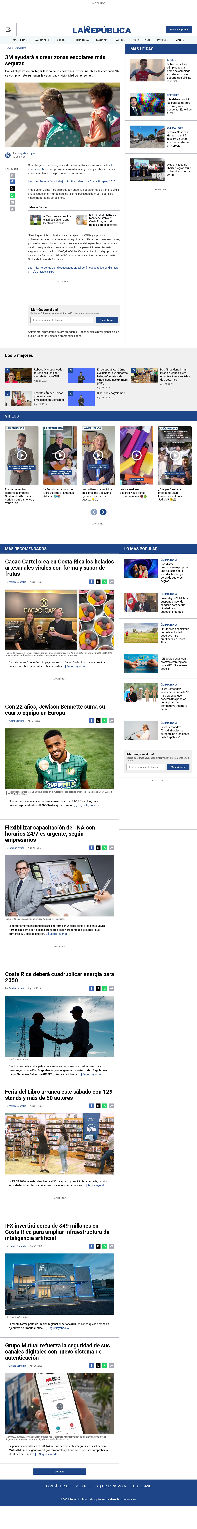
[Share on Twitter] (12, 188)
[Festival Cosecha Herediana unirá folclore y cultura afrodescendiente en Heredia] (147, 137)
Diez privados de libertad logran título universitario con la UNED (179, 169)
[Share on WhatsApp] (12, 195)
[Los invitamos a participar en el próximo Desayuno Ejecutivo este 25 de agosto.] (98, 455)
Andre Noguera (16, 721)
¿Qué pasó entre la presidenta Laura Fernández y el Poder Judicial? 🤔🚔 (171, 494)
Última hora (20, 48)
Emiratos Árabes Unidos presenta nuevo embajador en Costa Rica (49, 396)
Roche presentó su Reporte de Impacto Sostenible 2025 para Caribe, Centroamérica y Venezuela (19, 496)
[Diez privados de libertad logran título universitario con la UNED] (147, 169)
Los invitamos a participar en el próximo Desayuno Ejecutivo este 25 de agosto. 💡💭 (97, 494)
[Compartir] (12, 209)
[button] (179, 29)
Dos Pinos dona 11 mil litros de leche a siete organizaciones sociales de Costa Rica (175, 374)
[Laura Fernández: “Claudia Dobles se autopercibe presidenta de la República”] (141, 730)
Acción (171, 60)
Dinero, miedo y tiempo (111, 393)
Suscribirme (107, 320)
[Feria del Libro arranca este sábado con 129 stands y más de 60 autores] (59, 1143)
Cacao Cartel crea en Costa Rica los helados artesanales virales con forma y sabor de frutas (59, 568)
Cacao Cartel (72, 662)
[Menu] (9, 29)
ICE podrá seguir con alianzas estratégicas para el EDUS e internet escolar (174, 663)
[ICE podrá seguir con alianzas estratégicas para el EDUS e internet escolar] (141, 663)
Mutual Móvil (17, 1450)
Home (8, 48)
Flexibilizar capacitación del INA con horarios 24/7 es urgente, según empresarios (50, 834)
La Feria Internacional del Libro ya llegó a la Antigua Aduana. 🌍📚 (58, 493)
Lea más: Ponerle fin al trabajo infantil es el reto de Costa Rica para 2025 (71, 181)
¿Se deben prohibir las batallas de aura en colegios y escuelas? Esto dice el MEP (179, 106)
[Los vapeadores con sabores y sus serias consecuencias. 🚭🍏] (136, 455)
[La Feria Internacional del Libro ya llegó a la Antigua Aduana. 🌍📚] (60, 455)
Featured (173, 95)
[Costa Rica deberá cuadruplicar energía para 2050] (59, 1026)
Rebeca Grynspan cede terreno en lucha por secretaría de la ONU (48, 373)
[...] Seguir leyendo (73, 666)
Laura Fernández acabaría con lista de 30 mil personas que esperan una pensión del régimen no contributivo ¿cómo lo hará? (175, 699)
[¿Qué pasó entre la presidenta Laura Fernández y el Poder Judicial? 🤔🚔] (175, 455)
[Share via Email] (12, 202)
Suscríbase (141, 1486)
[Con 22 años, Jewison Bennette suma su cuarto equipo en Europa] (59, 758)
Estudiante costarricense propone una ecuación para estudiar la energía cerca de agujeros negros (175, 572)
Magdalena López (26, 153)
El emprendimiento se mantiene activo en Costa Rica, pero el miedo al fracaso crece (103, 219)
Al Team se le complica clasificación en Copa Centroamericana (57, 220)
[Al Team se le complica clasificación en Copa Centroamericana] (35, 220)
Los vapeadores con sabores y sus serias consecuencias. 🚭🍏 (133, 493)
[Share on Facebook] (12, 181)
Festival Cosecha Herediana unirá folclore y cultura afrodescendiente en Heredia (178, 138)
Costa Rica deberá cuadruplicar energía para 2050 (59, 977)
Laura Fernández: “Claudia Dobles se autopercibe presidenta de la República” (175, 732)
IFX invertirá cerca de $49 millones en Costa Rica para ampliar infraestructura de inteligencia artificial (57, 1232)
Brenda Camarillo (17, 1246)
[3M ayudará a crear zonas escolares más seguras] (62, 115)
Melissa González (17, 582)
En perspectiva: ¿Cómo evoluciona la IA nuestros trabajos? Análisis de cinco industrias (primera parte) (112, 376)
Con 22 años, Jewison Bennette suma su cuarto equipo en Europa (55, 710)
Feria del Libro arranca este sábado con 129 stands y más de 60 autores (59, 1095)
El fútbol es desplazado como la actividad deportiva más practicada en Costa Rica (175, 635)
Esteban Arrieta (16, 848)
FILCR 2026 (19, 1181)
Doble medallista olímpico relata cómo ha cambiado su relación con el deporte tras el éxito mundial (179, 73)
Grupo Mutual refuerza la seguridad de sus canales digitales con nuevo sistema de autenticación (57, 1351)
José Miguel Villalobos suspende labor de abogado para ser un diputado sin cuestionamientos (174, 605)
